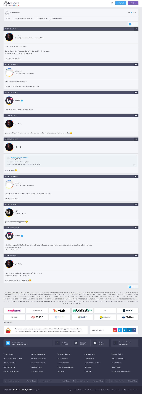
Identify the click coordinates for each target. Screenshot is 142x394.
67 (131, 292)
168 (109, 296)
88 (39, 294)
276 (62, 303)
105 (77, 294)
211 (90, 299)
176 (129, 296)
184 (15, 299)
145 (47, 296)
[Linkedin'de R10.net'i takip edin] (129, 330)
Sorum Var (60, 371)
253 (74, 301)
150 (61, 296)
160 (87, 296)
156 (77, 296)
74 (11, 294)
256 (83, 301)
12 (19, 292)
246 (54, 301)
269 (120, 301)
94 (51, 294)
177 (132, 296)
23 (40, 292)
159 (85, 296)
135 (21, 296)
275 (137, 301)
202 (64, 299)
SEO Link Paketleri (9, 363)
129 (5, 296)
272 (128, 301)
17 (29, 292)
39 (73, 292)
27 (49, 292)
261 (97, 301)
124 (126, 294)
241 (40, 301)
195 (45, 299)
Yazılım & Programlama (38, 354)
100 (64, 294)
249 (63, 301)
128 (136, 294)
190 (32, 299)
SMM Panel (88, 367)
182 (10, 299)
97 (57, 294)
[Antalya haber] (105, 317)
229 (5, 301)
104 (74, 294)
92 (47, 294)
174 (124, 296)
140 (34, 296)
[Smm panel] (82, 310)
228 (137, 299)
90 (43, 294)
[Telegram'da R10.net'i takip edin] (125, 330)
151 (63, 296)
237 (28, 301)
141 (37, 296)
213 (95, 299)
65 (126, 292)
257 (86, 301)
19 (32, 292)
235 (22, 301)
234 (19, 301)
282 (79, 303)
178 (135, 296)
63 (122, 292)
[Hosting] (59, 317)
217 (106, 299)
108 (85, 294)
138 (29, 296)
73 (9, 294)
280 (74, 303)
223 (122, 299)
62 (120, 292)
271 (126, 301)
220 (114, 299)
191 (34, 299)
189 (29, 299)
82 (26, 294)
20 (34, 292)
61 (118, 292)
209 (84, 299)
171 (117, 296)
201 (61, 299)
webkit (17, 100)
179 (137, 296)
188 (26, 299)
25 (45, 292)
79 (20, 294)
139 (31, 296)
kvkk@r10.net (65, 381)
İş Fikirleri (88, 371)
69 (135, 292)
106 (80, 294)
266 (112, 301)
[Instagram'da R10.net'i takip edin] (115, 330)
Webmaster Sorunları (64, 354)
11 (17, 292)
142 (39, 296)
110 (90, 294)
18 (30, 292)
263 (103, 301)
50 (96, 292)
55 (106, 292)
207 (78, 299)
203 (67, 299)
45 (85, 292)
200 (58, 299)
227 (134, 299)
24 (42, 292)
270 (123, 301)
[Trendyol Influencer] (59, 310)
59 (114, 292)
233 (16, 301)
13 (21, 292)
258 (88, 301)
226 (131, 299)
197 (50, 299)
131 (10, 296)
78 (18, 294)
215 (100, 299)
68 (133, 292)
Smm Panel (14, 317)
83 (28, 294)
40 (75, 292)
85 (33, 294)
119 (113, 294)
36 (67, 292)
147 (53, 296)
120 (115, 294)
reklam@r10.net (30, 381)
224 (125, 299)
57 (110, 292)
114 (100, 294)
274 (134, 301)
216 (103, 299)
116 (105, 294)
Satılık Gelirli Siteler (37, 371)
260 (94, 301)
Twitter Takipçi (116, 367)
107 (82, 294)
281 (76, 303)
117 (108, 294)
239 (34, 301)
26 (47, 292)
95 (53, 294)
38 (71, 292)
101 (66, 294)
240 (37, 301)
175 (127, 296)
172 (119, 296)
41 (77, 292)
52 (100, 292)
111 (93, 294)
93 (49, 294)
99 (61, 294)
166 (103, 296)
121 (118, 294)
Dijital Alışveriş (89, 358)
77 (16, 294)
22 (38, 292)
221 (117, 299)
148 (55, 296)
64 (124, 292)
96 (55, 294)
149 (58, 296)
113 (98, 294)
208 (81, 299)
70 (137, 292)
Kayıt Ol (133, 3)
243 (45, 301)
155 (74, 296)
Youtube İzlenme (116, 363)
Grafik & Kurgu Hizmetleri (65, 367)
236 (25, 301)
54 (104, 292)
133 (15, 296)
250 (65, 301)
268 (117, 301)
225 (128, 299)
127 (134, 294)
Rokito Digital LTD (26, 390)
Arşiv (70, 390)
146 (50, 296)
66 (129, 292)
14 (23, 292)
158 (82, 296)
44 (83, 292)
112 (95, 294)
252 (71, 301)
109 (88, 294)
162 (93, 296)
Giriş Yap (121, 3)
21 (36, 292)
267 (114, 301)
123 (123, 294)
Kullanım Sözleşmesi (125, 390)
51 (98, 292)
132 (13, 296)
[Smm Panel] (14, 310)
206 (76, 299)
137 (26, 296)
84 (30, 294)
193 (39, 299)
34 (63, 292)
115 (103, 294)
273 (131, 301)
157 (79, 296)
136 (23, 296)
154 (71, 296)
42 (79, 292)
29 (53, 292)
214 (98, 299)
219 (111, 299)
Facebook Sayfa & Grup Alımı (120, 371)
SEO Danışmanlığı (9, 367)
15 (25, 292)
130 (7, 296)
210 (87, 299)
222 (119, 299)
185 (18, 299)
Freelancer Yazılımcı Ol (38, 363)
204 (70, 299)
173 (122, 296)
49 (94, 292)
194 (42, 299)
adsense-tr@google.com (43, 245)
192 (37, 299)
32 (59, 292)
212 (92, 299)
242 (42, 301)
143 (42, 296)
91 (45, 294)
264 (106, 301)
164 (98, 296)
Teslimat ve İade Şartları (98, 390)
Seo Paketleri (8, 322)
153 (69, 296)
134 (18, 296)
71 (5, 294)
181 (8, 299)
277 (65, 303)
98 (59, 294)
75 (13, 294)
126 (131, 294)
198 (53, 299)
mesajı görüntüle (16, 159)
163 (95, 296)
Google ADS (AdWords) (11, 371)
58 (112, 292)
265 (109, 301)
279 (71, 303)
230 (8, 301)
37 (69, 292)
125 (128, 294)
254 (77, 301)
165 (101, 296)
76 (14, 294)
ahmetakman (123, 344)
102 (69, 294)
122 (120, 294)
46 (88, 292)
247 (57, 301)
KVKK (87, 390)
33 (61, 292)
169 (112, 296)
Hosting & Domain (63, 363)
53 (102, 292)
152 (66, 296)
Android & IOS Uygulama (92, 363)
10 (16, 292)
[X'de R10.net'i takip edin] (120, 330)
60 (116, 292)
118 (110, 294)
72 (7, 294)
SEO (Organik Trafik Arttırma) (13, 358)
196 (48, 299)
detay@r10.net (132, 381)
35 (65, 292)
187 (24, 299)
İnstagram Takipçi (117, 354)
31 (57, 292)
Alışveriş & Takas (90, 354)
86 (35, 294)
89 (41, 294)
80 (22, 294)
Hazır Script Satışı (36, 367)
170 (114, 296)
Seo (105, 310)
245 (51, 301)
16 (27, 292)
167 (106, 296)
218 (108, 299)
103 (72, 294)
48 (92, 292)
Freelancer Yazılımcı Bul (38, 358)
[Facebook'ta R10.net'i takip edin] (134, 330)
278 (68, 303)
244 (48, 301)
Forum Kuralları (112, 390)
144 (45, 296)
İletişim (135, 390)
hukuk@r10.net (98, 381)
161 (90, 296)
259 (91, 301)
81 (24, 294)
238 (31, 301)
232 (13, 301)
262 (100, 301)
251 (68, 301)
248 (60, 301)
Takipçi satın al (37, 310)
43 (81, 292)
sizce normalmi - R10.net (12, 3)
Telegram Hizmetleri (117, 358)
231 (11, 301)
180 (5, 299)
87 (37, 294)
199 (56, 299)
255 (80, 301)
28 (51, 292)
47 (90, 292)
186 (21, 299)
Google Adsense (9, 354)
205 (73, 299)
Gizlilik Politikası (78, 390)
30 (55, 292)
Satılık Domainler (62, 358)
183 (13, 299)
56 (108, 292)
